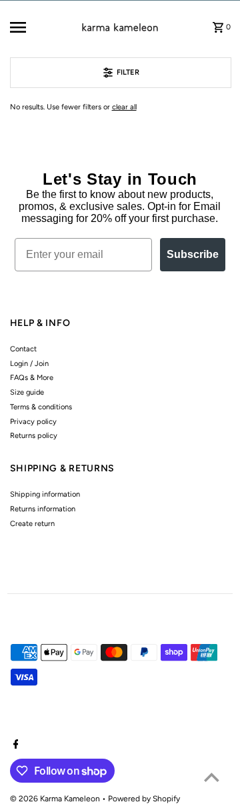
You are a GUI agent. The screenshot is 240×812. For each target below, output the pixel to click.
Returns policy (33, 435)
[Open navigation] (27, 27)
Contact (23, 349)
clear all (124, 107)
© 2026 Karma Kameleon (56, 798)
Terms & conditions (41, 407)
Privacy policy (33, 421)
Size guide (27, 392)
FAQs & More (31, 377)
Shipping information (45, 494)
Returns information (42, 509)
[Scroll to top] (212, 777)
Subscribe (193, 254)
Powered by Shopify (144, 798)
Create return (32, 523)
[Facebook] (14, 745)
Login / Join (29, 363)
